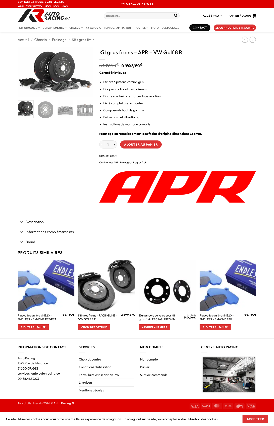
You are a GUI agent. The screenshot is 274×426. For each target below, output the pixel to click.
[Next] (86, 72)
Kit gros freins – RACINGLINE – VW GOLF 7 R (98, 317)
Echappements (53, 27)
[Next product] (245, 40)
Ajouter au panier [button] (33, 327)
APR (116, 162)
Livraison (85, 382)
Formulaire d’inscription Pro (99, 375)
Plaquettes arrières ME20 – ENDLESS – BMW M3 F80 (217, 317)
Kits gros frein (83, 39)
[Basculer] (21, 222)
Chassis (74, 27)
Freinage (59, 39)
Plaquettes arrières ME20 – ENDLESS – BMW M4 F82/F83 (37, 317)
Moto (155, 27)
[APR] (177, 187)
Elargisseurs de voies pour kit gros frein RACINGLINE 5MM (157, 317)
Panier (145, 367)
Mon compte (149, 359)
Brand (30, 242)
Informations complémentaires (50, 231)
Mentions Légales (91, 390)
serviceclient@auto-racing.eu (39, 373)
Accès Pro (211, 15)
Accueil (23, 39)
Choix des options (94, 327)
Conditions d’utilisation (95, 367)
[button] (235, 28)
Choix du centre (90, 359)
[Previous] (24, 72)
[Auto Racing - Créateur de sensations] (58, 16)
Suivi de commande (154, 375)
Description (35, 221)
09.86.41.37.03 (28, 379)
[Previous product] (253, 40)
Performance (27, 27)
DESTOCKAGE (171, 27)
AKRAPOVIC (93, 27)
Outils (141, 27)
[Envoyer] (175, 15)
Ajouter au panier (141, 144)
